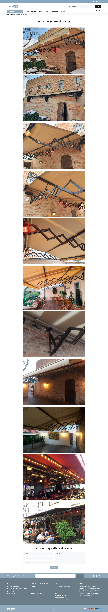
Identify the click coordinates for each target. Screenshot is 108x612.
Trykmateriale (58, 591)
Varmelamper (34, 588)
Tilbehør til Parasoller (36, 591)
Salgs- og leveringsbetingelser (63, 586)
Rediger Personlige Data (61, 597)
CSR (56, 593)
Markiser (13, 14)
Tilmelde (80, 576)
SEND (54, 567)
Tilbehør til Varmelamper (37, 593)
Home (8, 14)
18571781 (12, 593)
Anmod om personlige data (61, 599)
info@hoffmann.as (15, 591)
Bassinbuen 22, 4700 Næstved (20, 588)
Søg (98, 6)
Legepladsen (58, 588)
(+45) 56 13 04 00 (14, 590)
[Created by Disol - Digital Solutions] (53, 609)
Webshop (11, 11)
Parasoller (33, 586)
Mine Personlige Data (60, 595)
